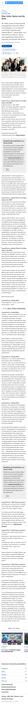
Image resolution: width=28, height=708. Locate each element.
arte (21, 696)
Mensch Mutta (20, 135)
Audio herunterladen (9, 49)
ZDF (12, 696)
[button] (2, 3)
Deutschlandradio (7, 684)
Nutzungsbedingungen (9, 689)
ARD (8, 696)
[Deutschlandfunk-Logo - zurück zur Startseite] (14, 2)
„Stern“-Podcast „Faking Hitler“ (16, 308)
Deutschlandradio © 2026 (10, 701)
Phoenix (17, 696)
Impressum (5, 692)
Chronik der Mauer (7, 699)
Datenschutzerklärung (14, 157)
